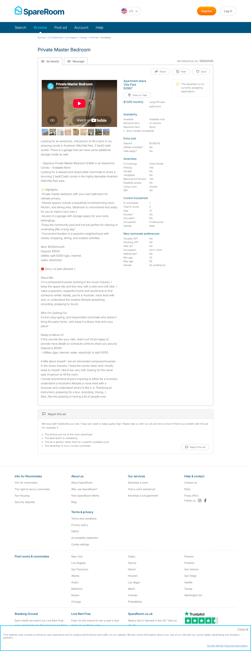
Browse (40, 27)
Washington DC (193, 595)
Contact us (190, 482)
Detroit (132, 569)
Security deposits (25, 502)
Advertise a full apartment (143, 495)
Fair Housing (22, 495)
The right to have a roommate (32, 489)
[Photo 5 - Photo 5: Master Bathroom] (75, 132)
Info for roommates (26, 482)
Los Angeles (78, 562)
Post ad (60, 27)
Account (81, 27)
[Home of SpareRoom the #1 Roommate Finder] (39, 11)
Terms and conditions (83, 518)
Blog (73, 502)
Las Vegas (134, 582)
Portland (189, 562)
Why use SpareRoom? (84, 489)
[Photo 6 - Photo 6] (83, 132)
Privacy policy (79, 524)
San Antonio (191, 569)
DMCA (75, 531)
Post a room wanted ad (141, 489)
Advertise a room (138, 482)
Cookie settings (80, 544)
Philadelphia (135, 601)
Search (20, 27)
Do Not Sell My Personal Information (227, 645)
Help (99, 27)
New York (77, 556)
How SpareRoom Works (85, 495)
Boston (75, 595)
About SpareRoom (82, 482)
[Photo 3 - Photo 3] (60, 132)
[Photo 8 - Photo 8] (98, 132)
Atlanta (75, 575)
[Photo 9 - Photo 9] (106, 132)
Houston (133, 575)
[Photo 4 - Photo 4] (68, 132)
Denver (132, 562)
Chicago (76, 601)
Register (206, 11)
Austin (74, 582)
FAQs (187, 489)
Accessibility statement (84, 537)
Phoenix (189, 556)
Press (191, 495)
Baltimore (76, 588)
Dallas (131, 556)
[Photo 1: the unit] (45, 132)
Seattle (188, 582)
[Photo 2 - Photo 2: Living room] (53, 132)
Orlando (132, 595)
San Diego (190, 575)
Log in (228, 11)
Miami (131, 588)
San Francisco (79, 569)
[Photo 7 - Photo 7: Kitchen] (91, 132)
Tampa (188, 588)
